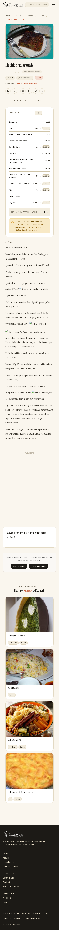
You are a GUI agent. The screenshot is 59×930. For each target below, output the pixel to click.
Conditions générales (12, 918)
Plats (41, 16)
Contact (6, 882)
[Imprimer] (23, 91)
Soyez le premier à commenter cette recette (26, 534)
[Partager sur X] (14, 91)
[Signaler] (42, 91)
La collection (26, 16)
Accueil (10, 16)
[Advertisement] (29, 484)
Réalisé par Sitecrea (11, 924)
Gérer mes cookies (33, 918)
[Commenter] (35, 91)
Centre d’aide (8, 878)
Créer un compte (10, 866)
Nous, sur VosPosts (12, 886)
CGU (5, 902)
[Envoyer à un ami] (29, 91)
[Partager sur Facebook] (8, 91)
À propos (7, 898)
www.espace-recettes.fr (27, 83)
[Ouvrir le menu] (53, 4)
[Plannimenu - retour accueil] (13, 834)
